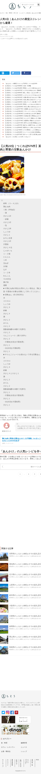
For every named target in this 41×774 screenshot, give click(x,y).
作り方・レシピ (19, 13)
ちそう (2, 13)
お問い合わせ (20, 763)
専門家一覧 (32, 762)
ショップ (24, 751)
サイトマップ (2, 763)
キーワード (7, 762)
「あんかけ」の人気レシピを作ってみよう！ (18, 137)
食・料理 (9, 13)
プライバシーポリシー (27, 761)
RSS (37, 760)
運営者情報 (12, 762)
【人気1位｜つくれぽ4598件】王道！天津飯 (18, 86)
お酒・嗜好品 (5, 751)
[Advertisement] (20, 35)
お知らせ (16, 761)
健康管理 (24, 743)
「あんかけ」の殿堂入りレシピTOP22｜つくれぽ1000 (21, 83)
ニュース (24, 747)
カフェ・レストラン (8, 747)
